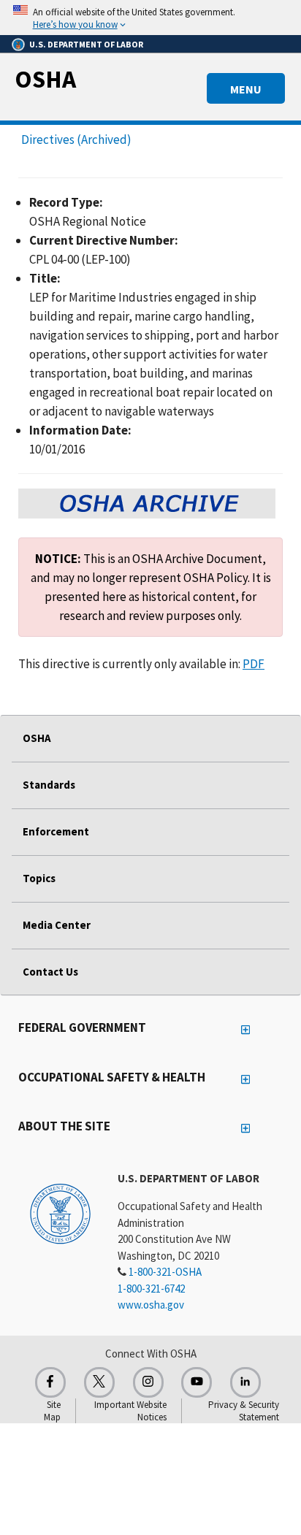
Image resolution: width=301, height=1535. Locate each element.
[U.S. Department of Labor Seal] (60, 1213)
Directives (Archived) (76, 139)
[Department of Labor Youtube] (196, 1382)
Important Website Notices (130, 1410)
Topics (39, 878)
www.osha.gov (151, 1305)
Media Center (57, 925)
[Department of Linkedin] (245, 1382)
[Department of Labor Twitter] (99, 1382)
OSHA (45, 79)
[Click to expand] (150, 17)
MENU (246, 89)
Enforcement (56, 831)
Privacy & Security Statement (243, 1410)
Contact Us (50, 972)
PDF (253, 664)
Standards (49, 785)
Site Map (52, 1410)
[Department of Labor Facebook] (50, 1382)
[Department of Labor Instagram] (148, 1382)
